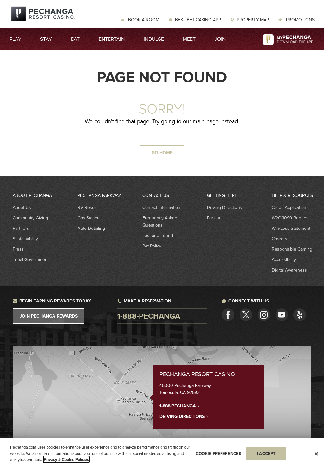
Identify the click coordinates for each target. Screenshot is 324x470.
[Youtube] (282, 314)
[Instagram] (264, 314)
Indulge (154, 38)
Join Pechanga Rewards (49, 316)
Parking (214, 218)
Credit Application (289, 207)
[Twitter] (246, 314)
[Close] (316, 454)
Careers (279, 238)
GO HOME (162, 153)
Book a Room (143, 19)
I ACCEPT (266, 453)
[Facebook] (228, 314)
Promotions (300, 19)
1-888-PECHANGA (178, 406)
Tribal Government (31, 259)
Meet (189, 38)
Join (220, 38)
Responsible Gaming (292, 249)
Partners (21, 228)
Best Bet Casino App (198, 19)
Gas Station (89, 218)
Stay (46, 38)
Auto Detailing (91, 228)
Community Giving (30, 218)
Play (15, 38)
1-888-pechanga (148, 315)
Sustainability (25, 238)
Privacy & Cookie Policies (66, 459)
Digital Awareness (289, 270)
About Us (22, 207)
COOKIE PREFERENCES (218, 453)
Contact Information (161, 207)
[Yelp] (299, 314)
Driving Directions (224, 207)
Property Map (253, 19)
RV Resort (87, 207)
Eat (75, 38)
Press (18, 249)
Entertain (112, 38)
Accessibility (284, 259)
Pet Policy (151, 246)
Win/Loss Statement (291, 228)
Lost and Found (157, 235)
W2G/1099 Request (291, 218)
